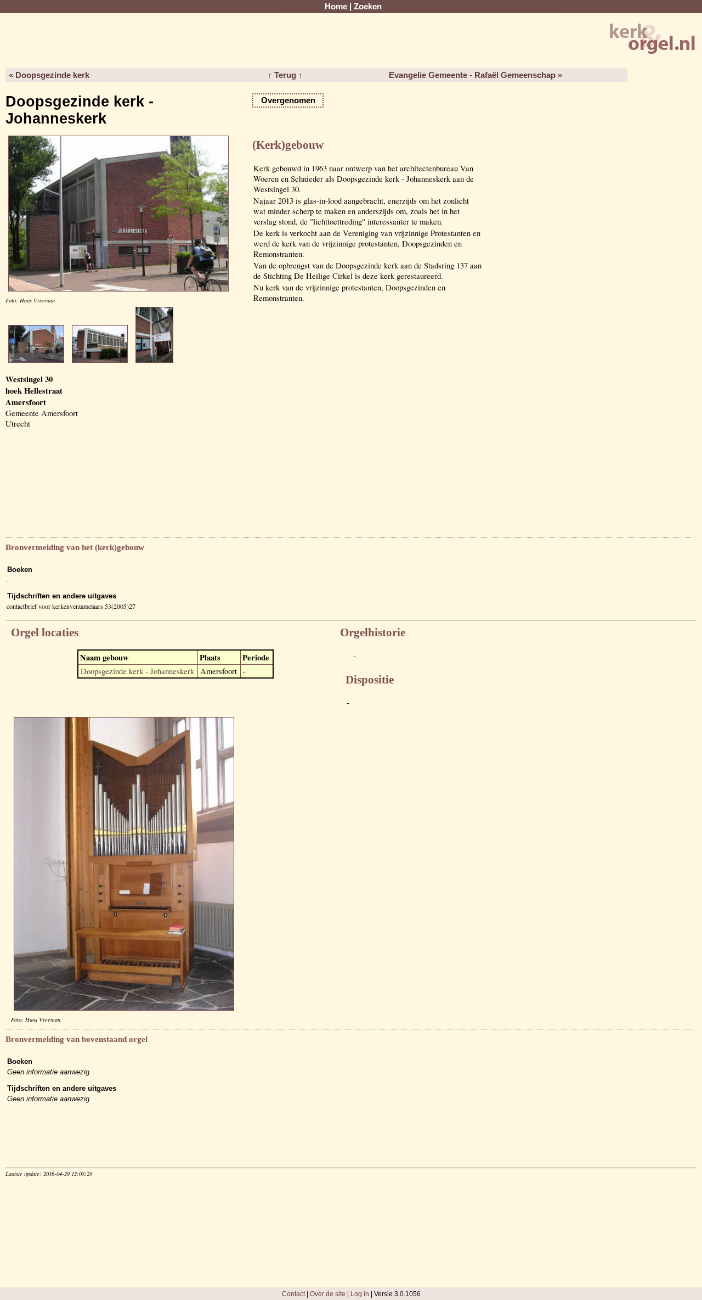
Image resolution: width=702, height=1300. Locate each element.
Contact (293, 1293)
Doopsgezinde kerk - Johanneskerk (137, 671)
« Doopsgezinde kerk (49, 75)
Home (336, 6)
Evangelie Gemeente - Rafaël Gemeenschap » (475, 75)
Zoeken (368, 6)
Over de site (328, 1293)
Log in (359, 1293)
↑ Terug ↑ (285, 75)
